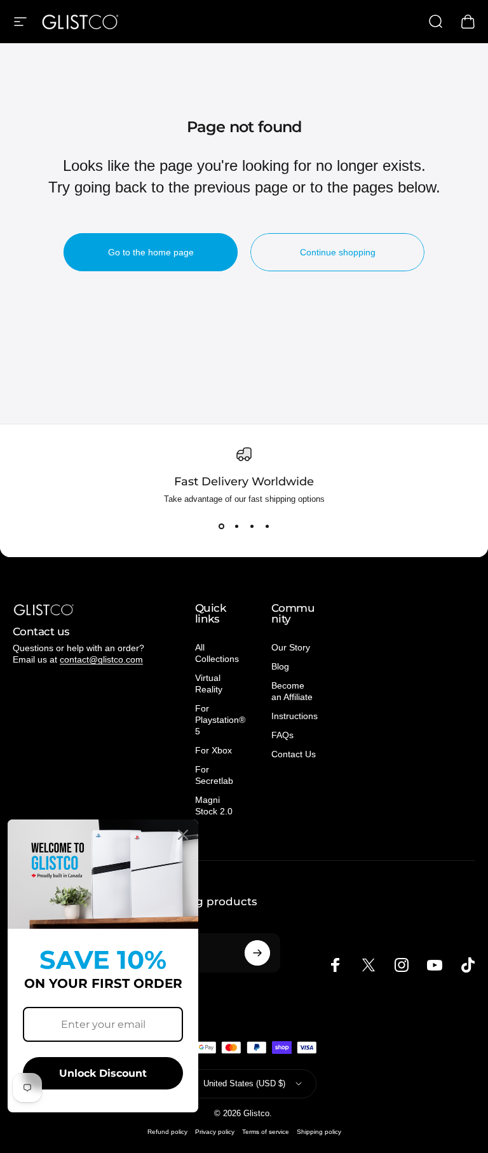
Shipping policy (319, 1131)
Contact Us (293, 754)
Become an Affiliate (292, 691)
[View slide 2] (236, 526)
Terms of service (265, 1131)
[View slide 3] (251, 526)
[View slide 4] (266, 526)
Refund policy (167, 1131)
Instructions (294, 716)
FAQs (282, 735)
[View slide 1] (221, 526)
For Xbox (213, 750)
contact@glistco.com (101, 659)
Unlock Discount (103, 1073)
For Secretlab (214, 775)
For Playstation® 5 (220, 719)
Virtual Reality (208, 683)
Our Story (290, 647)
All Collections (217, 653)
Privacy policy (214, 1131)
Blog (280, 666)
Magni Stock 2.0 (214, 805)
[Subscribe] (257, 953)
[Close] (183, 834)
